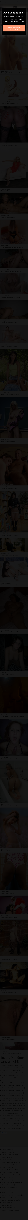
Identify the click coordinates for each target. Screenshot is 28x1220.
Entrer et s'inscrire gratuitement (14, 28)
